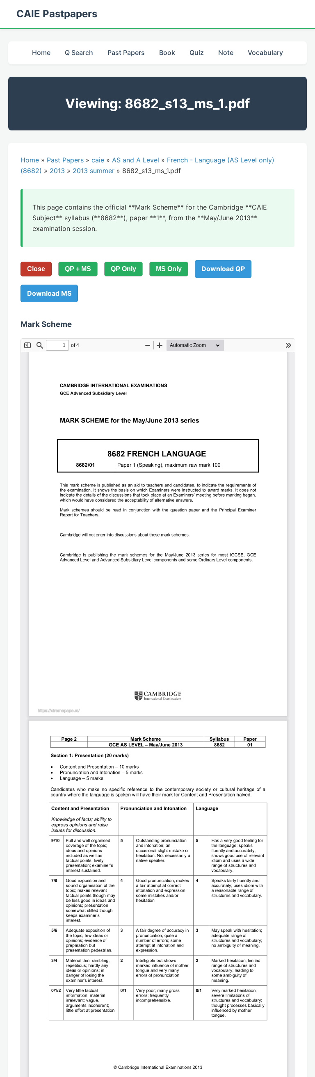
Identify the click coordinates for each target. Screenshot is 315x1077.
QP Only (123, 268)
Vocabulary (265, 52)
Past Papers (126, 52)
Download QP (223, 269)
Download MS (49, 293)
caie (97, 160)
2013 (57, 171)
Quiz (196, 52)
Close (36, 268)
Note (225, 52)
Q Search (79, 52)
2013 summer (93, 171)
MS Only (169, 268)
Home (41, 52)
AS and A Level (135, 160)
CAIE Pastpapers (56, 14)
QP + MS (78, 268)
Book (167, 52)
